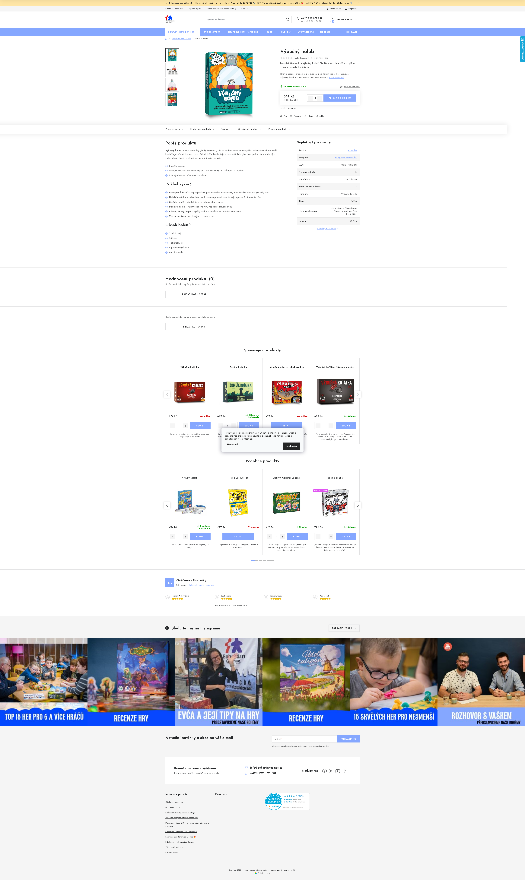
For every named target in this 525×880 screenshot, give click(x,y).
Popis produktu (172, 129)
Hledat (288, 19)
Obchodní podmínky (174, 8)
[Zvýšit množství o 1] (319, 98)
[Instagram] (331, 771)
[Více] (352, 32)
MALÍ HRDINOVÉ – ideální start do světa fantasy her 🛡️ (329, 3)
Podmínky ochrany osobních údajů (222, 8)
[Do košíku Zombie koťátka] (249, 425)
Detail (286, 425)
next (358, 394)
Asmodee (292, 108)
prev (167, 394)
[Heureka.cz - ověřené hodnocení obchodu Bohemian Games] (287, 801)
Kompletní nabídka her (346, 157)
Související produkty (248, 129)
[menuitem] (182, 32)
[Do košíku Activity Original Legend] (297, 536)
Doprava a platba (195, 8)
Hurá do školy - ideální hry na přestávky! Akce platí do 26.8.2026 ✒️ (225, 3)
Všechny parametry (326, 228)
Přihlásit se (348, 739)
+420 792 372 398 (312, 18)
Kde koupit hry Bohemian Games (179, 842)
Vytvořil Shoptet (264, 873)
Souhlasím (291, 446)
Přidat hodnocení (194, 294)
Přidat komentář (194, 326)
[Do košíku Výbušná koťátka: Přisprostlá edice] (346, 425)
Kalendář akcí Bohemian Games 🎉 (180, 836)
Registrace (352, 8)
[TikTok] (344, 771)
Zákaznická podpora (174, 847)
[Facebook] (324, 771)
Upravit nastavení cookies (286, 870)
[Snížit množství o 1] (310, 98)
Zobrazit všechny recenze (201, 585)
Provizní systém (172, 852)
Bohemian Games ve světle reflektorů (181, 831)
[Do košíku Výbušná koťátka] (200, 425)
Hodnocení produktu (200, 129)
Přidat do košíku (340, 98)
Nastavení (232, 444)
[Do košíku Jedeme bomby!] (346, 536)
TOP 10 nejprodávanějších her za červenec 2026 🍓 (280, 3)
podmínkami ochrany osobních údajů (313, 746)
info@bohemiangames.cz (266, 768)
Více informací (245, 438)
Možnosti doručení (352, 86)
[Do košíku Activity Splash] (200, 536)
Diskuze (225, 129)
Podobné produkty (277, 129)
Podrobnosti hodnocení (318, 57)
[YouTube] (338, 771)
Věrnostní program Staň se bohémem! (181, 817)
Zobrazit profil (342, 628)
